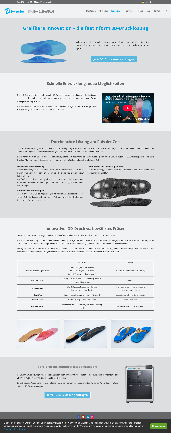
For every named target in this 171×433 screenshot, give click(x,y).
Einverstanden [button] (158, 426)
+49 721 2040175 (25, 2)
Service (129, 11)
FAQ (148, 11)
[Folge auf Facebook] (78, 417)
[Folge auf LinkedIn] (88, 417)
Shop (140, 11)
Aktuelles (103, 11)
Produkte (115, 11)
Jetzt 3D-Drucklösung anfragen (113, 59)
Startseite (91, 11)
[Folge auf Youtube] (83, 417)
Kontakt (157, 11)
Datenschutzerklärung (14, 429)
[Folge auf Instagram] (92, 417)
